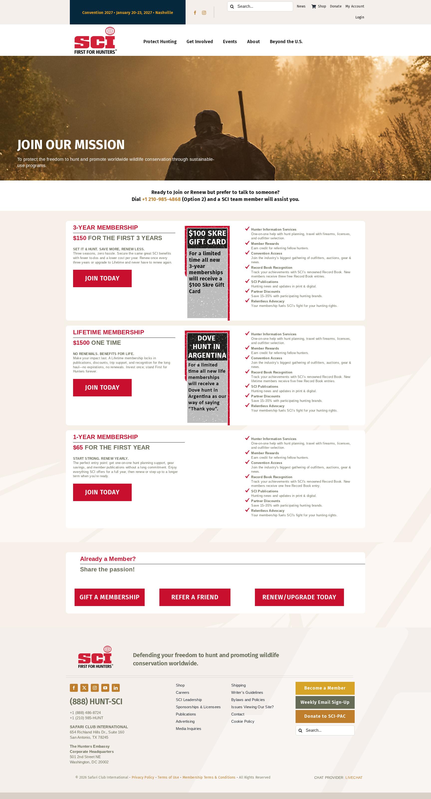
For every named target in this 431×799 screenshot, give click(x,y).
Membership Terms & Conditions (209, 777)
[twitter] (84, 688)
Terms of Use (168, 777)
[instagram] (204, 13)
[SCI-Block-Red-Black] (96, 28)
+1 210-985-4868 (161, 199)
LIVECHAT (354, 778)
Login (359, 17)
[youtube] (105, 688)
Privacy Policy (143, 777)
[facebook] (195, 13)
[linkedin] (116, 688)
